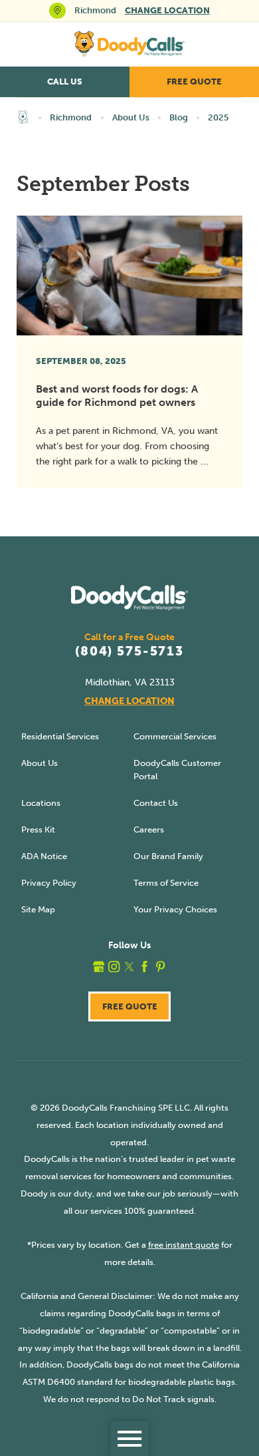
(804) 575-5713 (129, 651)
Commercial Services (174, 736)
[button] (129, 1438)
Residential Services (60, 736)
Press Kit (38, 829)
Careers (148, 829)
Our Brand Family (168, 856)
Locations (40, 803)
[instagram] (114, 966)
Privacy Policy (48, 883)
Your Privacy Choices (175, 909)
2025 (218, 117)
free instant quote (183, 1245)
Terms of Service (166, 883)
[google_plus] (98, 966)
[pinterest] (160, 966)
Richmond (71, 117)
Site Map (38, 909)
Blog (178, 117)
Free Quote (194, 82)
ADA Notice (44, 856)
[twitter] (129, 966)
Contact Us (155, 803)
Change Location (167, 10)
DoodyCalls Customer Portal (177, 770)
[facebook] (144, 966)
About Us (130, 117)
